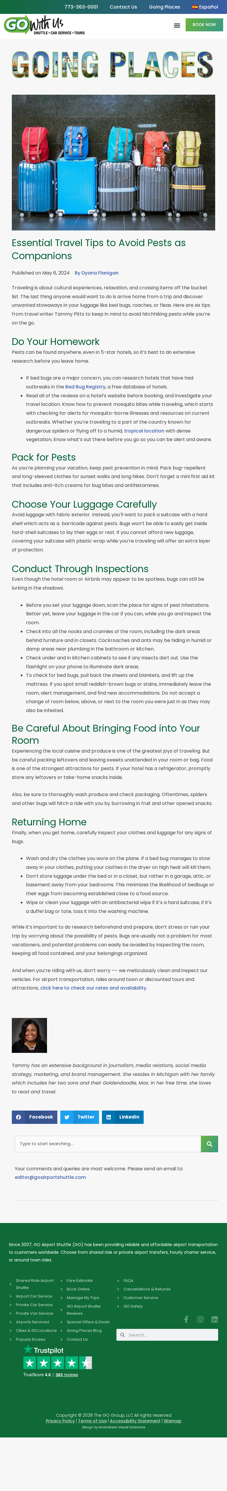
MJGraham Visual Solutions (122, 1427)
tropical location (144, 430)
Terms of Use (92, 1421)
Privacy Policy (60, 1421)
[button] (177, 25)
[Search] (209, 1144)
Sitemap (172, 1421)
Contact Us (123, 7)
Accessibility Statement (135, 1421)
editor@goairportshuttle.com (50, 1177)
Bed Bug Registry (85, 386)
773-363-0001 (81, 7)
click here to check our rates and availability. (93, 988)
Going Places (164, 7)
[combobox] (108, 1144)
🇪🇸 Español (205, 7)
